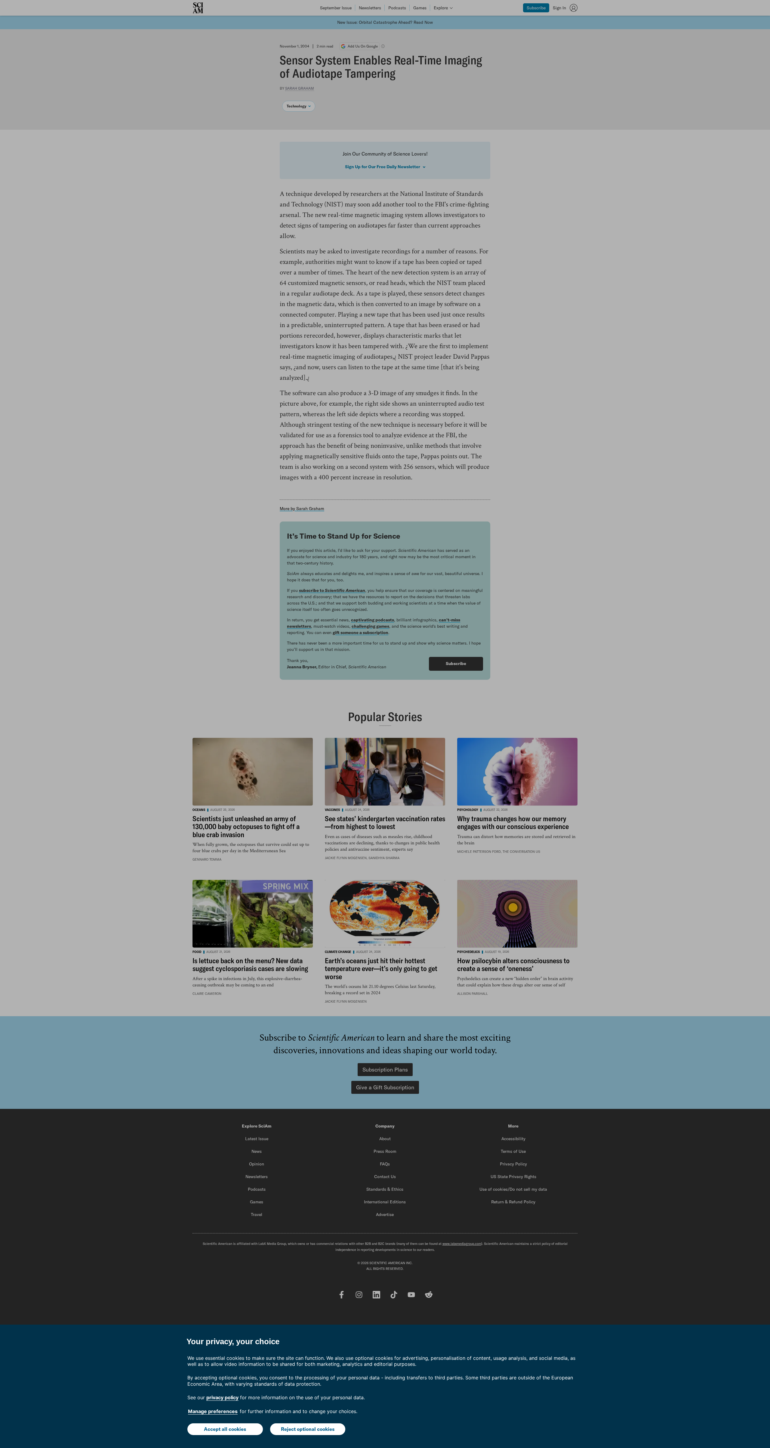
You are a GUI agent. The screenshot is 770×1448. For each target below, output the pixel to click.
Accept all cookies (225, 1429)
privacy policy (222, 1397)
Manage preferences (213, 1411)
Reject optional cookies (307, 1429)
